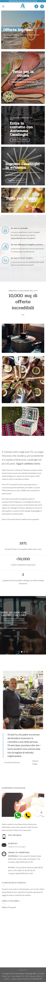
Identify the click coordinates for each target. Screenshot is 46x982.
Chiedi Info (23, 970)
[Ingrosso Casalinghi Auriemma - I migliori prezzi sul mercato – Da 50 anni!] (23, 6)
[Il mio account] (36, 6)
